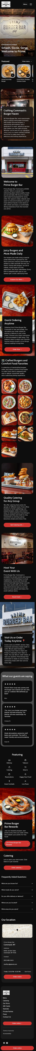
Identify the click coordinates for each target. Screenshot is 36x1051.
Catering (6, 1001)
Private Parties (8, 1011)
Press (5, 1014)
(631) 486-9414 (8, 960)
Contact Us (7, 1017)
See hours (28, 971)
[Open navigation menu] (31, 4)
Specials (6, 1009)
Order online (17, 977)
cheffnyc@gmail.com (10, 964)
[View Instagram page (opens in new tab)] (7, 1043)
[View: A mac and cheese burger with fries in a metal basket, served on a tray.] (9, 433)
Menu (25, 4)
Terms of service (8, 1031)
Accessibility (7, 1033)
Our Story (6, 1003)
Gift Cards (6, 1006)
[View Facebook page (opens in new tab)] (4, 1043)
